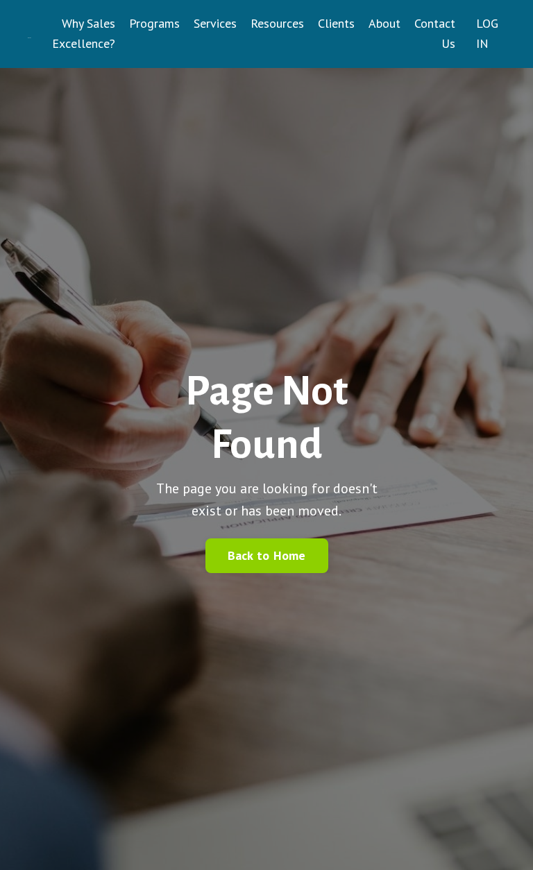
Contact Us (434, 33)
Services (215, 23)
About (384, 23)
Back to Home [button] (267, 555)
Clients (336, 23)
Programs (154, 23)
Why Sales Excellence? (83, 33)
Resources (277, 23)
